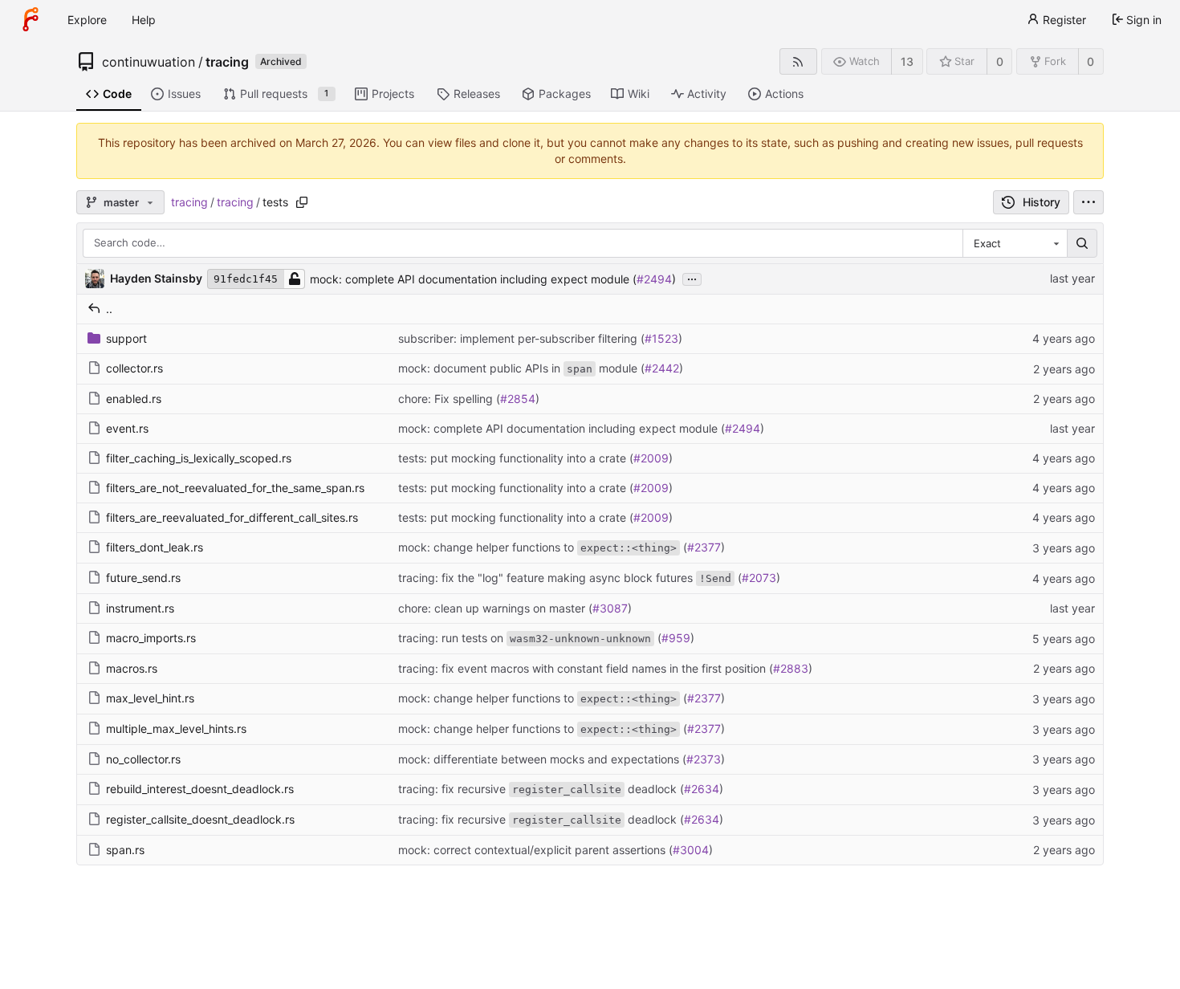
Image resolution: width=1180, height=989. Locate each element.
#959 (675, 638)
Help (144, 19)
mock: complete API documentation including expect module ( (473, 279)
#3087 (610, 608)
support (126, 338)
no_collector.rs (143, 759)
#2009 (651, 458)
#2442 (662, 368)
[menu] (1088, 202)
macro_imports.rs (151, 638)
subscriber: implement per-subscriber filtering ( (521, 338)
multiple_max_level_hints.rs (176, 728)
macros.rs (131, 668)
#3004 (691, 850)
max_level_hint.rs (150, 698)
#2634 (701, 789)
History (1041, 202)
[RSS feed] (798, 61)
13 (907, 61)
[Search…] (1082, 243)
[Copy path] (302, 202)
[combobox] (1014, 243)
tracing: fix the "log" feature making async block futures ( (570, 577)
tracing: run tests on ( (529, 638)
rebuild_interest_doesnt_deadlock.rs (200, 789)
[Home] (30, 19)
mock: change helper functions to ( (542, 547)
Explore (87, 19)
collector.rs (134, 368)
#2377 (704, 547)
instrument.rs (140, 608)
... (692, 278)
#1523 (661, 338)
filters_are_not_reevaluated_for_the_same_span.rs (235, 487)
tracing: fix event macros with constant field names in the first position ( (585, 668)
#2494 (654, 279)
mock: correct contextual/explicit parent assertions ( (535, 850)
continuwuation (148, 62)
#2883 (790, 668)
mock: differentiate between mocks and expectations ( (542, 759)
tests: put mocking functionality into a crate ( (515, 458)
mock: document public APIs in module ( (521, 368)
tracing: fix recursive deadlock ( (541, 789)
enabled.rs (133, 398)
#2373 (703, 759)
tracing (227, 62)
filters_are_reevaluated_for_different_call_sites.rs (232, 517)
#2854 (517, 398)
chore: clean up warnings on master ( (495, 608)
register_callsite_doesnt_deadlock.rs (200, 819)
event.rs (127, 428)
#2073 (759, 577)
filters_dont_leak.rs (154, 547)
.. (109, 308)
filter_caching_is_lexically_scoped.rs (198, 458)
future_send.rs (143, 577)
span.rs (125, 850)
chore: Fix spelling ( (449, 398)
